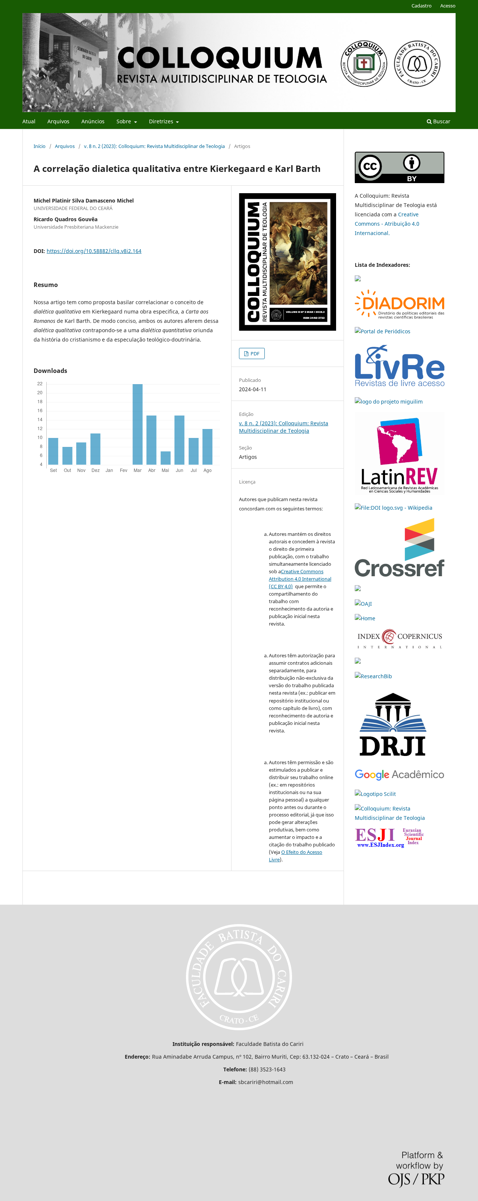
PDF (254, 353)
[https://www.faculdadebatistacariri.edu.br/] (239, 1031)
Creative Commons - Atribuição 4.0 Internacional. (387, 224)
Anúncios (93, 121)
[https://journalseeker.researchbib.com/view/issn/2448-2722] (373, 676)
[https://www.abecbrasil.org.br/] (358, 589)
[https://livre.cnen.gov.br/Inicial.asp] (399, 386)
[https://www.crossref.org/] (399, 574)
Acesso (448, 5)
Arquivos (58, 121)
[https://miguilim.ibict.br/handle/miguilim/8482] (389, 401)
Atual (28, 121)
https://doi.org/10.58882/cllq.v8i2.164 (94, 250)
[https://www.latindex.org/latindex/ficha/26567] (358, 279)
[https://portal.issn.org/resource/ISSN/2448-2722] (365, 618)
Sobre (125, 121)
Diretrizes (162, 121)
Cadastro (422, 5)
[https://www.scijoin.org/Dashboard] (399, 817)
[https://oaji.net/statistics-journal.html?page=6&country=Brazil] (363, 603)
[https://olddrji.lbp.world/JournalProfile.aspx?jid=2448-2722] (392, 759)
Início (40, 146)
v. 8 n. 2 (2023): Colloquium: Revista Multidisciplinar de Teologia (154, 146)
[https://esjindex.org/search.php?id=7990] (390, 845)
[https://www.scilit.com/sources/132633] (375, 793)
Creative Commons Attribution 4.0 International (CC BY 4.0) (300, 579)
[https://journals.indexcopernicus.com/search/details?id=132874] (399, 647)
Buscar (441, 121)
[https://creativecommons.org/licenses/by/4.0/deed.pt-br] (399, 181)
